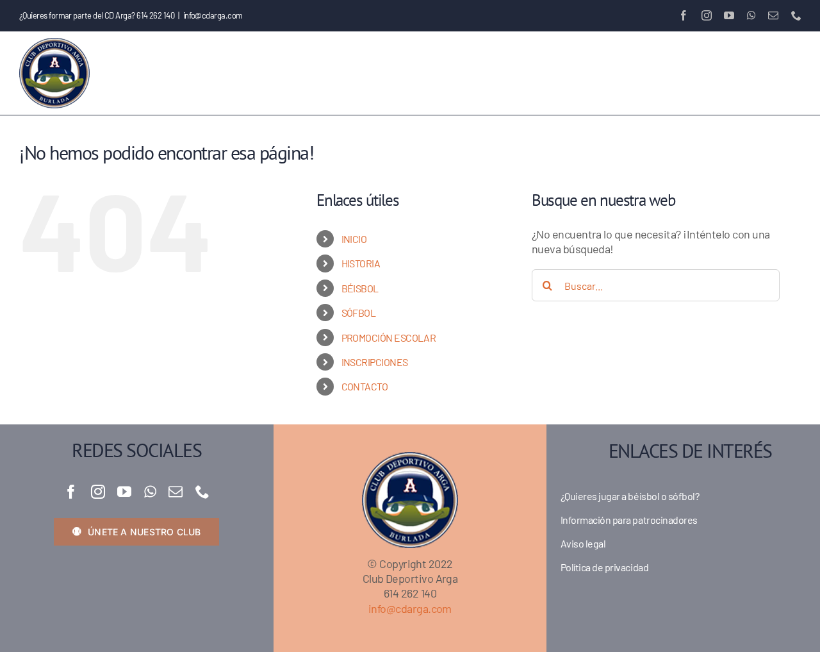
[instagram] (97, 492)
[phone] (202, 492)
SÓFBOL (358, 312)
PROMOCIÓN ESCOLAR (388, 337)
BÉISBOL (360, 288)
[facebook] (71, 492)
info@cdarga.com (213, 15)
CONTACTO (364, 386)
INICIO (354, 239)
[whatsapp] (150, 492)
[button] (780, 73)
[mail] (175, 492)
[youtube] (124, 492)
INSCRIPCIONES (374, 362)
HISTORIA (361, 263)
